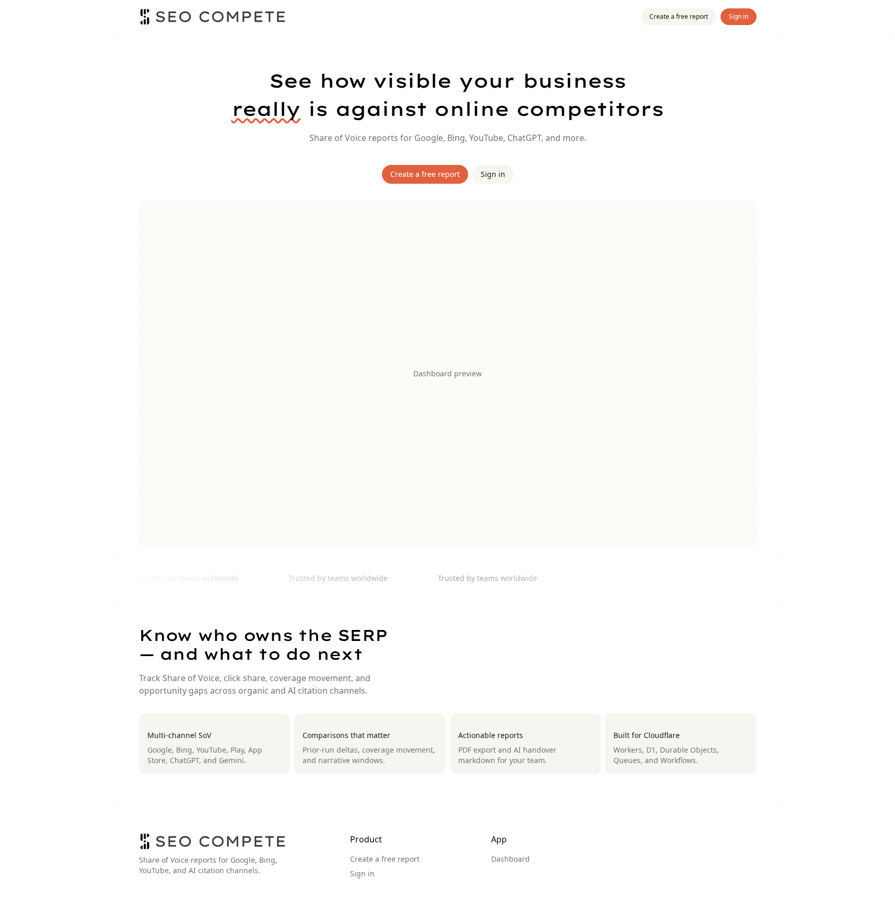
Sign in (738, 16)
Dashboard (510, 859)
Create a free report (678, 16)
